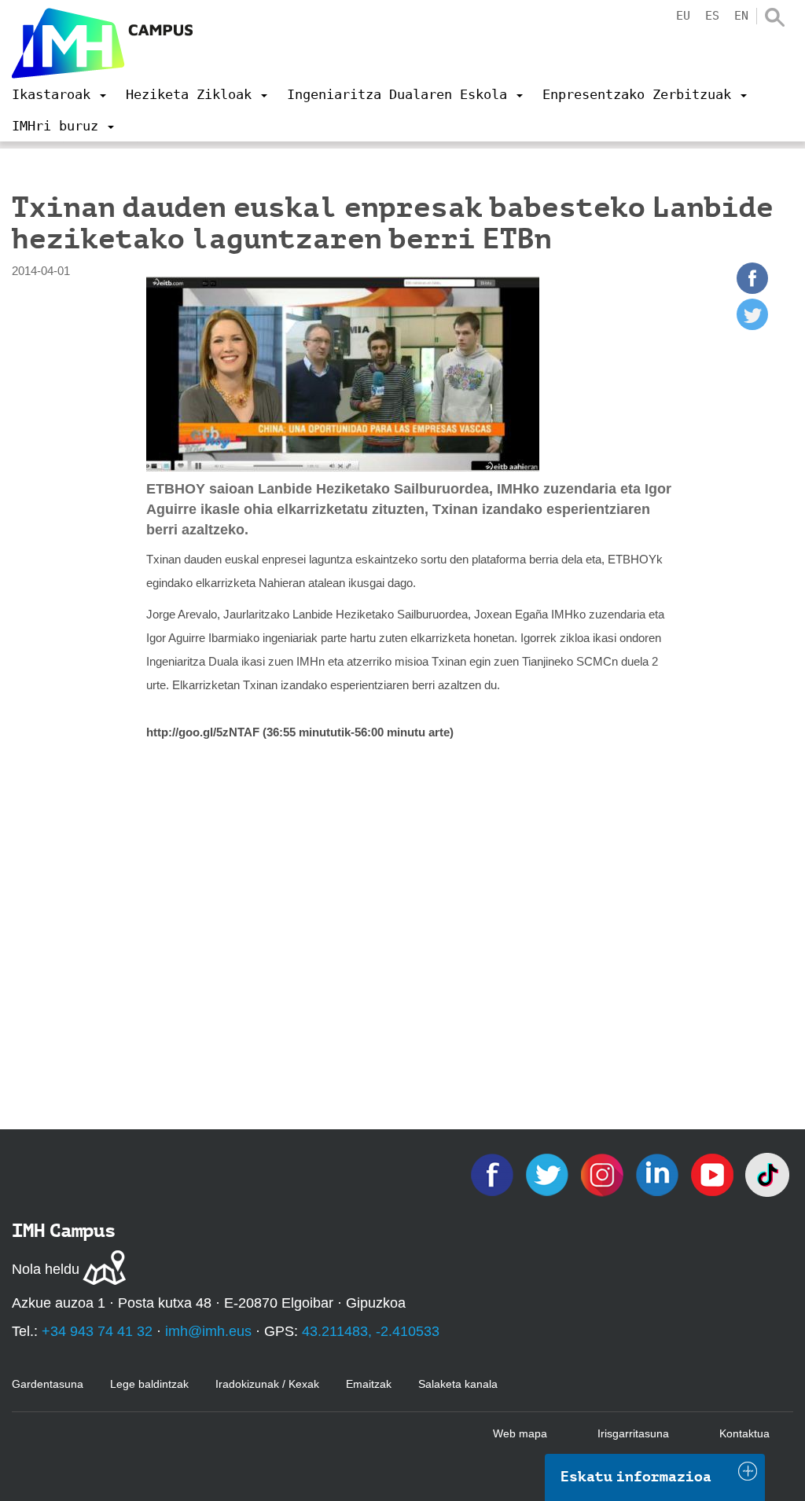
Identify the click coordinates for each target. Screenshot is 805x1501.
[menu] (59, 94)
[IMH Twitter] (548, 1173)
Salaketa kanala (458, 1384)
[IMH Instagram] (603, 1173)
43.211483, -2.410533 (370, 1331)
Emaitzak (368, 1384)
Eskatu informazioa (636, 1476)
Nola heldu (45, 1269)
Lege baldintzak (149, 1384)
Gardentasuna (47, 1384)
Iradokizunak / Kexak (267, 1384)
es (712, 16)
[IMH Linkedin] (658, 1173)
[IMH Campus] (102, 43)
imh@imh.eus (208, 1331)
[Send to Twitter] (752, 325)
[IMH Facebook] (493, 1173)
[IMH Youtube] (713, 1173)
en (741, 16)
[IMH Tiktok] (767, 1173)
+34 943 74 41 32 (97, 1331)
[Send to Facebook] (752, 289)
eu (683, 16)
